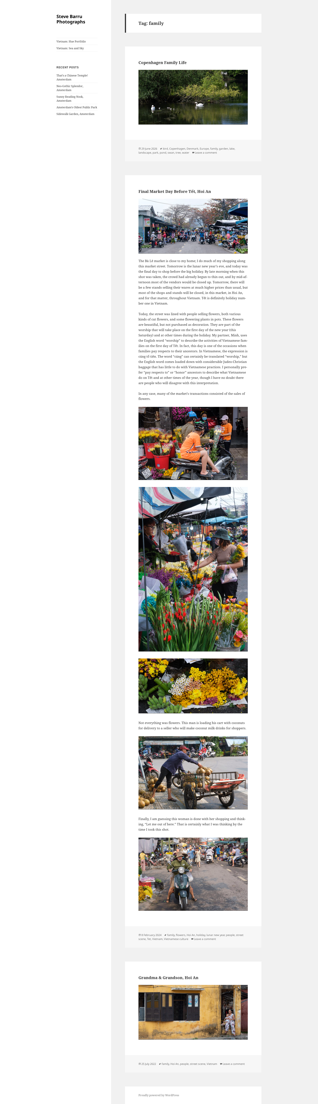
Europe (204, 148)
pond (163, 152)
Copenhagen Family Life (162, 62)
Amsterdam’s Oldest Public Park (76, 107)
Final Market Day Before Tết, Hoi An (174, 191)
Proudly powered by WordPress (158, 1095)
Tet (149, 939)
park (155, 152)
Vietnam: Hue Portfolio (71, 41)
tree (178, 152)
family (214, 148)
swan (171, 152)
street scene (197, 1064)
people (230, 935)
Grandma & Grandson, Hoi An (168, 977)
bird (165, 148)
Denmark (192, 148)
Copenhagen (177, 148)
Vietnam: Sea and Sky (70, 48)
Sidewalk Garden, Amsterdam (75, 114)
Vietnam (157, 939)
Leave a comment (206, 152)
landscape (144, 152)
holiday (200, 935)
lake (232, 148)
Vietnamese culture (176, 939)
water (185, 152)
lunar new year (216, 935)
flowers (180, 935)
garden (223, 148)
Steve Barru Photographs (70, 19)
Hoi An (191, 935)
